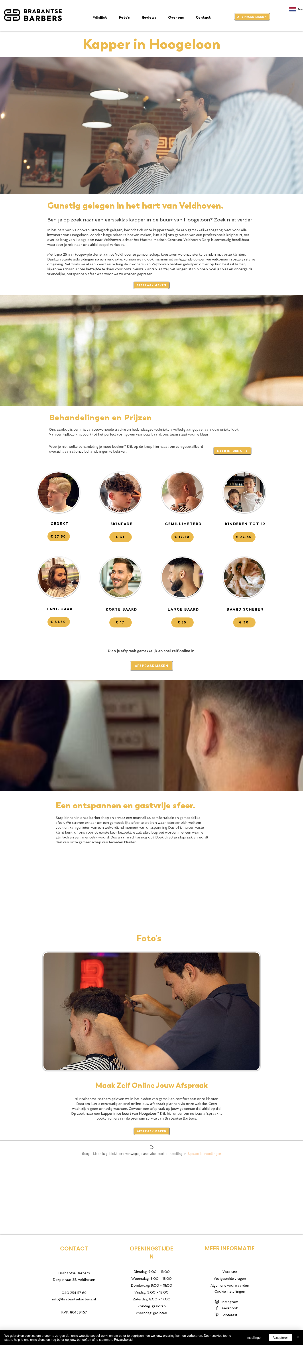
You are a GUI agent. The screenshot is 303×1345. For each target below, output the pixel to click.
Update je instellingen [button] (204, 1154)
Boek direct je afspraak (174, 837)
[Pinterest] (216, 1314)
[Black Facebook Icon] (216, 1308)
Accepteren (281, 1337)
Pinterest (229, 1315)
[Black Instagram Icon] (216, 1301)
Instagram (229, 1302)
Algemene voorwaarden (230, 1286)
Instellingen (254, 1337)
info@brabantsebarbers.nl (74, 1299)
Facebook (230, 1308)
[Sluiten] (297, 1337)
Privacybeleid (123, 1339)
